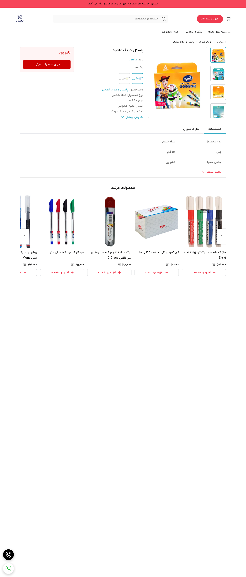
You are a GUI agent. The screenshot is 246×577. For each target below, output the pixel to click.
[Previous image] (153, 82)
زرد (122, 78)
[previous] (221, 236)
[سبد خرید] (228, 19)
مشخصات (214, 129)
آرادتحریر (221, 42)
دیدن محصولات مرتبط (47, 64)
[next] (24, 236)
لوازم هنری (205, 42)
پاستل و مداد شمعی (183, 42)
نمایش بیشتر (213, 172)
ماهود (133, 60)
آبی (135, 78)
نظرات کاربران (191, 129)
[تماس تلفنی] (8, 554)
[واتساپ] (8, 568)
